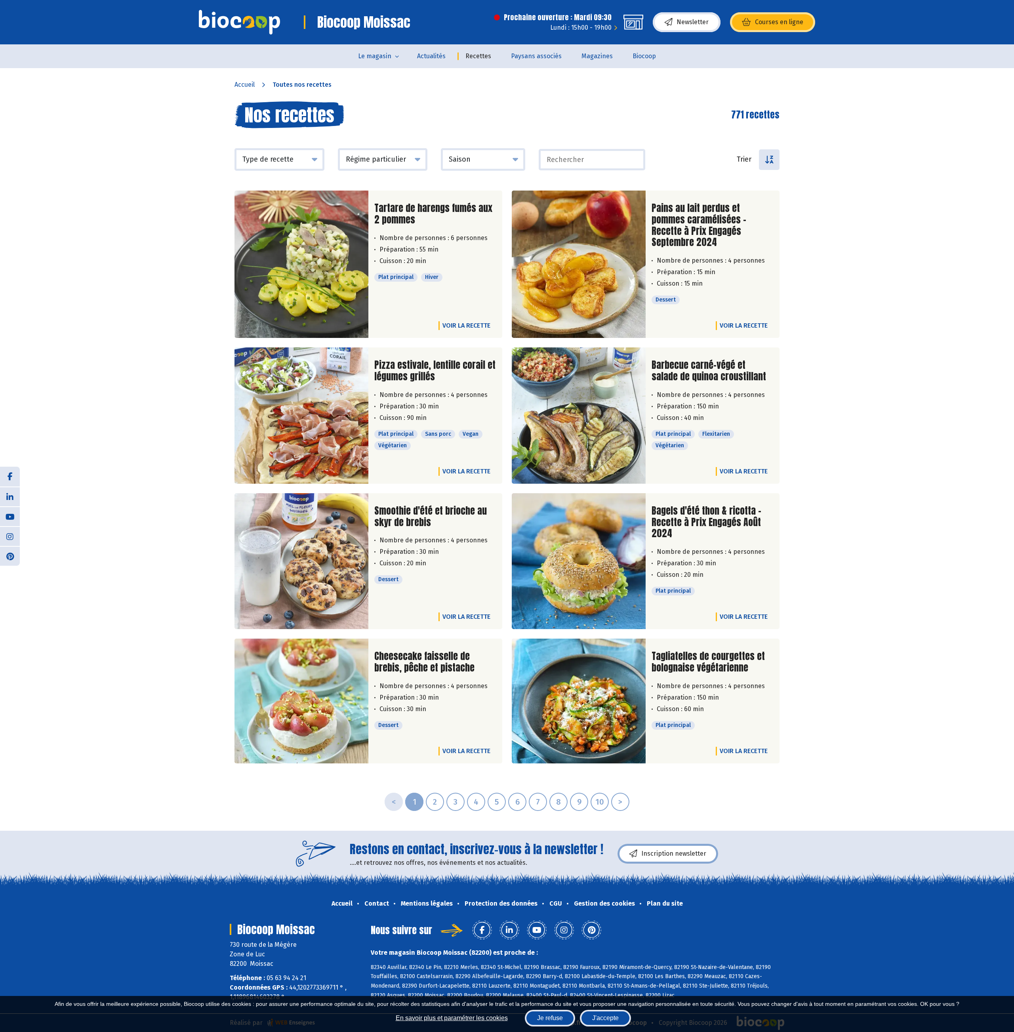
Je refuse (550, 1018)
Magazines (597, 56)
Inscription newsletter (673, 853)
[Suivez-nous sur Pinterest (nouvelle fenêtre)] (10, 556)
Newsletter (693, 22)
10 (599, 802)
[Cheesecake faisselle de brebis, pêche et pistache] (301, 701)
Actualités (431, 56)
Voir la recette (466, 325)
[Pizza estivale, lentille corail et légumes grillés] (301, 415)
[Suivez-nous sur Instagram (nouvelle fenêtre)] (10, 536)
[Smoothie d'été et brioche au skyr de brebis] (301, 561)
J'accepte (605, 1018)
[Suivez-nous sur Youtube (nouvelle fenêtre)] (10, 516)
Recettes (478, 56)
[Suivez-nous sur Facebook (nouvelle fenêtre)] (10, 476)
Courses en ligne (779, 22)
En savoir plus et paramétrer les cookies (452, 1018)
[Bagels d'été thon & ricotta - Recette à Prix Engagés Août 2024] (579, 561)
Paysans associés (536, 56)
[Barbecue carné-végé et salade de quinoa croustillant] (579, 415)
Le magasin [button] (374, 56)
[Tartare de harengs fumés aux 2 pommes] (301, 264)
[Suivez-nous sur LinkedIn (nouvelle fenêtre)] (10, 496)
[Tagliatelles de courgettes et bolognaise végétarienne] (579, 701)
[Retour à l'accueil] (239, 22)
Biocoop (644, 56)
